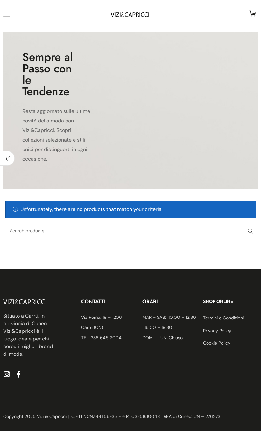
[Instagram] (6, 374)
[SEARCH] (250, 231)
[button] (6, 14)
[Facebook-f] (18, 374)
